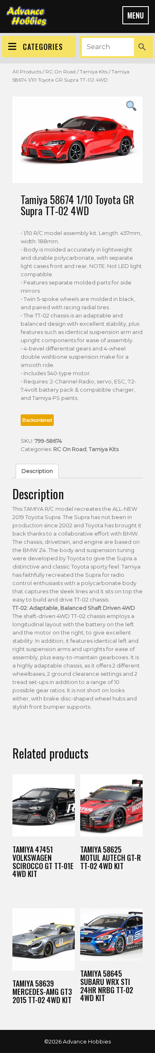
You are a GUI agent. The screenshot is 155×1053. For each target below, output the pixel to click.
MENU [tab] (135, 15)
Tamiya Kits (93, 71)
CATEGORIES (43, 46)
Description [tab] (37, 471)
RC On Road (60, 71)
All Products (26, 71)
